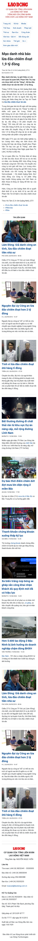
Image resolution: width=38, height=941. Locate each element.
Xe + (24, 41)
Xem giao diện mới (10, 45)
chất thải (29, 443)
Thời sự (6, 32)
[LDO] (19, 231)
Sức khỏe (7, 41)
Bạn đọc (15, 32)
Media (23, 24)
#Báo (7, 210)
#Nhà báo (9, 208)
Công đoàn (25, 32)
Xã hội (16, 24)
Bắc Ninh (5, 656)
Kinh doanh (17, 28)
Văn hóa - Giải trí (9, 37)
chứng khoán (15, 543)
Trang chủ (7, 24)
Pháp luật (27, 28)
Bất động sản (24, 37)
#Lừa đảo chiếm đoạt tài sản (16, 205)
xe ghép (28, 603)
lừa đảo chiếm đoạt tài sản (15, 102)
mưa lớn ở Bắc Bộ (25, 496)
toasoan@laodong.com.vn (17, 886)
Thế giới (16, 41)
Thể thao (6, 28)
